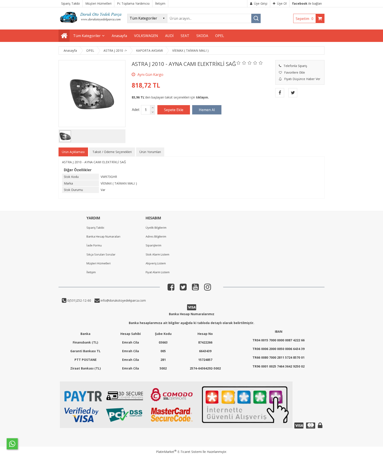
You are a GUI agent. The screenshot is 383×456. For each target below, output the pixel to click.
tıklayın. (202, 97)
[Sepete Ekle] (173, 109)
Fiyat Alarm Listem (158, 272)
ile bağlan (307, 3)
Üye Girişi (260, 3)
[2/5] (241, 62)
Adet (135, 109)
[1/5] (238, 62)
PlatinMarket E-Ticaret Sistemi (179, 452)
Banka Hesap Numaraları (103, 236)
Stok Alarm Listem (157, 254)
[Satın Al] (206, 109)
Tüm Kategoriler (87, 35)
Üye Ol (282, 3)
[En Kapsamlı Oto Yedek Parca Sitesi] (92, 24)
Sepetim (304, 18)
